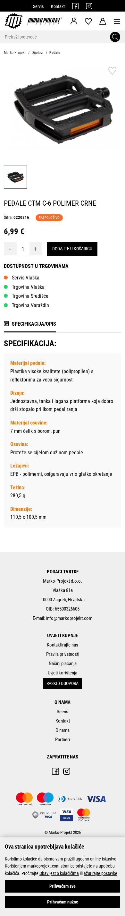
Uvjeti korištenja (62, 673)
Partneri (62, 739)
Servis (38, 6)
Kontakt (58, 6)
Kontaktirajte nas (62, 645)
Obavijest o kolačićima (59, 873)
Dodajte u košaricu (72, 248)
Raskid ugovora (62, 683)
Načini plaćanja (63, 663)
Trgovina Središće (30, 296)
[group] (62, 109)
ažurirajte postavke (100, 873)
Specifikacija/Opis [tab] (34, 324)
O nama (62, 730)
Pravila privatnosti (62, 654)
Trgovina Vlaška (28, 287)
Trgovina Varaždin (30, 305)
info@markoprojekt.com (69, 618)
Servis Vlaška (25, 278)
